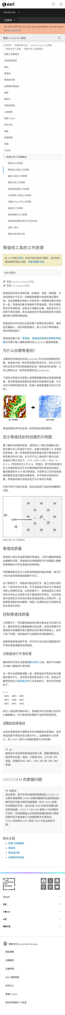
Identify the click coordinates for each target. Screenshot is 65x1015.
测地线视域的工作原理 (18, 189)
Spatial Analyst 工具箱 (40, 45)
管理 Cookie (11, 994)
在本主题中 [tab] (10, 272)
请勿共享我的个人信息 (16, 1002)
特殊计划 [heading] (6, 926)
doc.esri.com (14, 30)
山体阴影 (8, 112)
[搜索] (54, 4)
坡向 (6, 67)
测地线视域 (9, 105)
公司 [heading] (5, 919)
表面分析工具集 (13, 49)
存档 (20, 258)
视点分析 (8, 124)
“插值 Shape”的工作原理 (19, 201)
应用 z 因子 (13, 227)
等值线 (7, 73)
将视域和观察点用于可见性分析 (22, 221)
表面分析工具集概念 (33, 49)
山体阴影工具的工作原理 (19, 195)
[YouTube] (57, 887)
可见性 (7, 150)
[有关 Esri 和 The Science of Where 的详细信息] (9, 884)
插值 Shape (9, 118)
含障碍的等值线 (11, 86)
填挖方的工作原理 (16, 182)
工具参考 (8, 20)
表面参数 (8, 137)
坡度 (6, 131)
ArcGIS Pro (9, 12)
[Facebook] (43, 881)
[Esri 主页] (8, 4)
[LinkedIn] (57, 881)
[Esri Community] (43, 887)
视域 (6, 144)
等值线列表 (9, 80)
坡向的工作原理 (15, 163)
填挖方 (7, 99)
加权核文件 (23, 681)
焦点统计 (34, 662)
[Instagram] (50, 887)
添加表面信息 (10, 60)
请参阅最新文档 (36, 261)
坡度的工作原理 (15, 208)
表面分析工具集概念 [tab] (16, 157)
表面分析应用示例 (16, 234)
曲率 (6, 92)
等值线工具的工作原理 (18, 169)
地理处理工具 (21, 45)
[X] (50, 881)
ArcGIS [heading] (6, 897)
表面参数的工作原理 (17, 214)
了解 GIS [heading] (6, 912)
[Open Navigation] (61, 4)
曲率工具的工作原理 (17, 176)
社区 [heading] (5, 904)
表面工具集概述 (11, 54)
